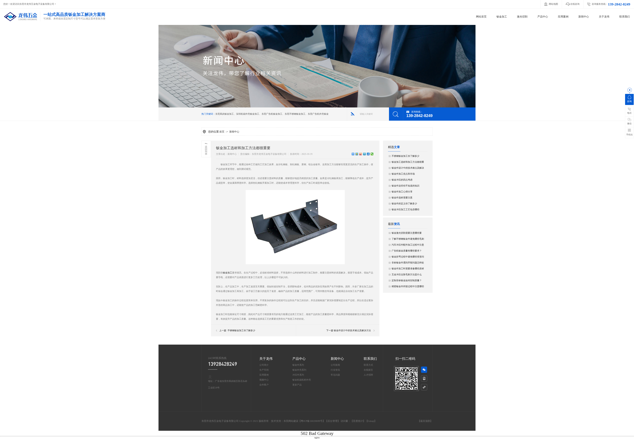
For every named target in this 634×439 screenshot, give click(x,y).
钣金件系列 (298, 365)
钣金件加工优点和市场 (403, 174)
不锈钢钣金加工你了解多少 (241, 330)
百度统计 (358, 421)
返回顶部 (425, 421)
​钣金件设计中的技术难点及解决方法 (352, 330)
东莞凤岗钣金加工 (224, 114)
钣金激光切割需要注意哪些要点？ (407, 234)
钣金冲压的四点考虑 (402, 180)
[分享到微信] (372, 154)
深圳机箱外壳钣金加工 (247, 114)
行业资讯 (335, 370)
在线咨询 (575, 4)
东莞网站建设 (290, 421)
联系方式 (368, 365)
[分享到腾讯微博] (364, 154)
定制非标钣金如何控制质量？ (407, 280)
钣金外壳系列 (299, 370)
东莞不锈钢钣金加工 (295, 114)
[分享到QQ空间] (356, 154)
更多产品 (297, 385)
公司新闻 (335, 365)
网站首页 (481, 16)
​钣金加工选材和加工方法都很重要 (408, 163)
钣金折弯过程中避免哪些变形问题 (408, 257)
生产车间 (264, 370)
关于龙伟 (604, 16)
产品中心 (542, 16)
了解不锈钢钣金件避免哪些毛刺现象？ (408, 240)
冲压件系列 (298, 375)
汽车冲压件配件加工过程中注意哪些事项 (408, 246)
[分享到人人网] (368, 154)
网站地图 (553, 4)
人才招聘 (368, 375)
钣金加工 (501, 16)
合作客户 (264, 385)
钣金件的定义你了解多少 (404, 203)
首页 (221, 131)
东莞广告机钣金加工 (272, 114)
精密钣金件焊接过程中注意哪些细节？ (408, 287)
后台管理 (332, 421)
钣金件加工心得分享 (402, 191)
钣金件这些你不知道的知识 (405, 186)
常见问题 (335, 375)
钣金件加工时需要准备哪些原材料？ (408, 269)
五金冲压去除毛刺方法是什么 (407, 274)
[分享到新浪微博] (360, 154)
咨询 (629, 101)
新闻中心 (583, 16)
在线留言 (368, 370)
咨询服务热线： (611, 4)
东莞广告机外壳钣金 (318, 114)
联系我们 (624, 16)
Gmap (371, 421)
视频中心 (264, 380)
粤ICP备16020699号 (312, 421)
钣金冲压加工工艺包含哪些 (405, 209)
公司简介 (264, 365)
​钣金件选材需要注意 (402, 197)
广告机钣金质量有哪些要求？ (407, 251)
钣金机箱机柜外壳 (301, 380)
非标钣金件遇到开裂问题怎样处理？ (408, 263)
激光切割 (522, 16)
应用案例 (563, 16)
